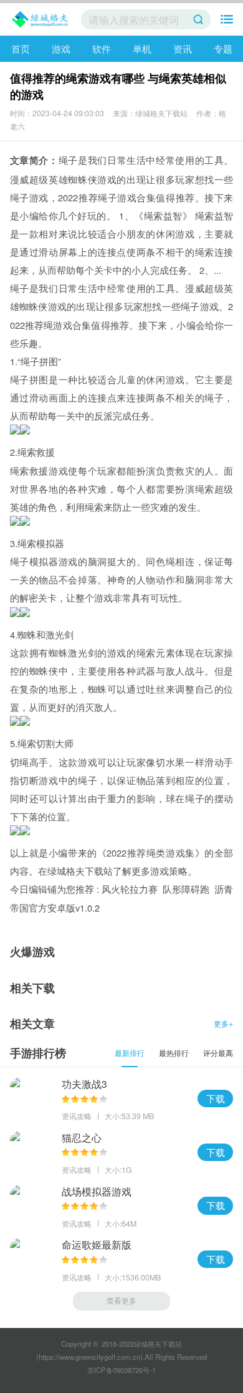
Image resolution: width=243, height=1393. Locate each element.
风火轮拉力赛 (130, 888)
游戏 (61, 48)
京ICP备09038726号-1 (121, 1370)
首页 (20, 48)
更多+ (223, 1023)
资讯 (182, 48)
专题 (223, 48)
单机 (142, 48)
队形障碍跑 (186, 888)
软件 (101, 48)
